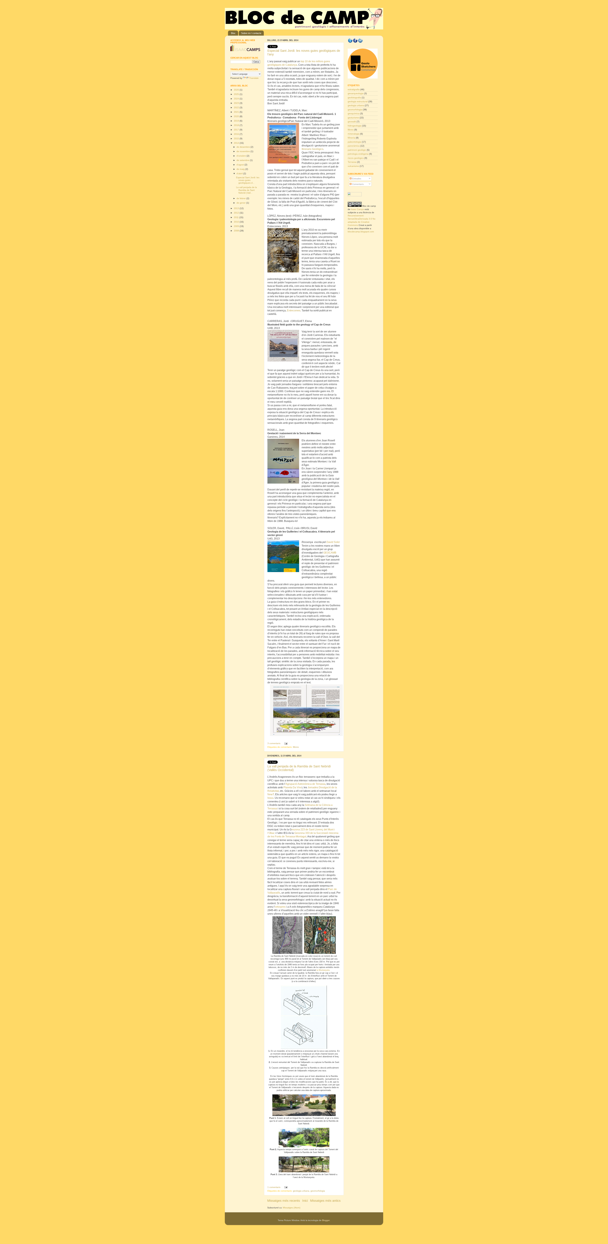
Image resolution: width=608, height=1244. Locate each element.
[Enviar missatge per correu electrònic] (285, 743)
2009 (237, 226)
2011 (236, 217)
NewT (270, 794)
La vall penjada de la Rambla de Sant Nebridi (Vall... (246, 190)
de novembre (243, 151)
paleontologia (354, 142)
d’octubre (242, 155)
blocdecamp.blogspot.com (361, 231)
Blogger (326, 1220)
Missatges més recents (283, 1200)
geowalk (352, 121)
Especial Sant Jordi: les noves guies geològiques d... (247, 180)
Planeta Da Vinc (292, 787)
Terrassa (352, 162)
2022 (237, 107)
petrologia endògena (358, 154)
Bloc (233, 33)
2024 (237, 98)
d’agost (240, 164)
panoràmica (354, 146)
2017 (237, 129)
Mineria (351, 137)
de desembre (243, 147)
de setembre (243, 160)
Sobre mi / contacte (251, 33)
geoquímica (353, 113)
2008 (237, 230)
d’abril (240, 173)
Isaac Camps (357, 209)
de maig (241, 169)
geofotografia (354, 97)
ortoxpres (280, 906)
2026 (237, 89)
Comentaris (358, 184)
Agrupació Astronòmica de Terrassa (305, 784)
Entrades (356, 178)
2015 (237, 138)
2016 (237, 134)
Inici (305, 1200)
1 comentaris (273, 1187)
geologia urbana (301, 1191)
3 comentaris (273, 743)
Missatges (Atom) (291, 1207)
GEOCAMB (329, 552)
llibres (296, 747)
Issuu (270, 798)
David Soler (333, 542)
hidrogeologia (354, 125)
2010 (237, 221)
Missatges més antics (325, 1200)
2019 (237, 121)
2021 (237, 112)
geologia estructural (357, 101)
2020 (237, 116)
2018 (237, 125)
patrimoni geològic (357, 150)
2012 (237, 212)
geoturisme (353, 117)
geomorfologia (317, 1191)
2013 (237, 208)
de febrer (241, 198)
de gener (241, 203)
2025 (237, 94)
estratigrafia (354, 89)
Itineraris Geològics (312, 149)
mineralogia (353, 133)
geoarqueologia (355, 93)
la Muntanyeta (323, 970)
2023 (237, 103)
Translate (254, 78)
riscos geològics (356, 158)
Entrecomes (293, 310)
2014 (237, 143)
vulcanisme (353, 166)
